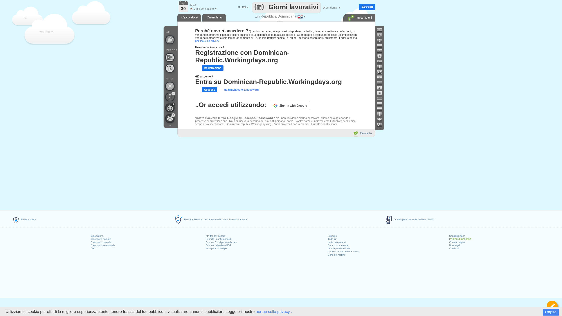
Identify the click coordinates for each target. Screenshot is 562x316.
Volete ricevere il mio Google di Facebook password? (235, 118)
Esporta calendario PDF (218, 245)
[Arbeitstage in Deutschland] (381, 98)
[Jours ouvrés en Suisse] (381, 119)
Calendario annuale (101, 239)
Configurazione (457, 236)
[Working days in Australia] (381, 124)
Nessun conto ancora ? (209, 47)
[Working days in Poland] (381, 103)
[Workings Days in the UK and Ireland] (381, 72)
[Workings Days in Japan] (381, 93)
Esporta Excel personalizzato (221, 242)
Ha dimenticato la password (241, 89)
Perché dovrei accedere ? (221, 30)
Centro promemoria (338, 245)
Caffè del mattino (337, 254)
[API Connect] (170, 39)
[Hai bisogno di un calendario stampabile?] (170, 68)
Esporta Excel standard (218, 239)
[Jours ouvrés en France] (381, 66)
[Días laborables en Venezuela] (381, 51)
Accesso (209, 89)
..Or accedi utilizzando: (230, 104)
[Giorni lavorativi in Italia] (381, 114)
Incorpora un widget (216, 248)
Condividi (454, 248)
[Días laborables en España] (381, 61)
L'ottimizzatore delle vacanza (343, 251)
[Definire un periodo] (552, 306)
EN (244, 7)
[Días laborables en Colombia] (381, 45)
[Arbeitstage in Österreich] (381, 108)
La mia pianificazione (339, 248)
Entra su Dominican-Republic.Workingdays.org (268, 81)
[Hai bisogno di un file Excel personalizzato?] (170, 57)
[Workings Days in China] (381, 82)
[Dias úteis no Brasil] (381, 35)
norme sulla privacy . (274, 311)
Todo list (332, 239)
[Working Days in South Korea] (381, 87)
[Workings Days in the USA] (381, 29)
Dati (93, 248)
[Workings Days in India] (381, 77)
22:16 (192, 4)
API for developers (215, 236)
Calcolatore (97, 236)
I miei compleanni (337, 242)
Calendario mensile (101, 242)
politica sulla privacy (207, 41)
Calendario (214, 17)
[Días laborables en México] (381, 40)
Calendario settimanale (103, 245)
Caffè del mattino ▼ (203, 8)
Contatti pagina (457, 242)
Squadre (332, 236)
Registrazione (212, 68)
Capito (551, 312)
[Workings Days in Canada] (381, 56)
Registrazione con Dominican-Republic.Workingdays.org (242, 56)
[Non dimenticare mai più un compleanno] (170, 107)
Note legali (454, 245)
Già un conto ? (204, 76)
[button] (290, 105)
